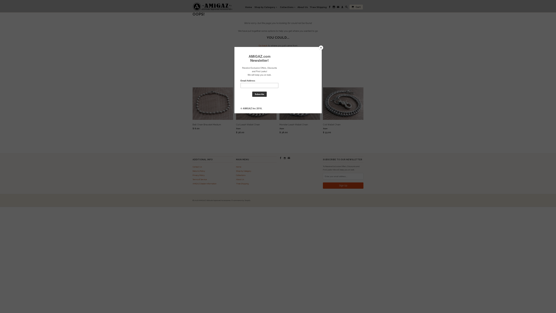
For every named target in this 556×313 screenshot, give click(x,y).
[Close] (321, 48)
